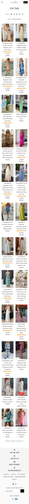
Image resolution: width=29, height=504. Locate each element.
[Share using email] (22, 14)
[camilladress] (14, 2)
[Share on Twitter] (14, 14)
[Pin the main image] (16, 14)
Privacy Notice (21, 474)
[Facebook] (13, 484)
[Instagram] (15, 484)
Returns (14, 479)
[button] (7, 52)
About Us (6, 474)
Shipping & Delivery (20, 476)
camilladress (16, 495)
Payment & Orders (8, 476)
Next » (22, 441)
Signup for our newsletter (14, 488)
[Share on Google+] (20, 14)
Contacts (13, 474)
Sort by (10, 19)
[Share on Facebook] (11, 14)
